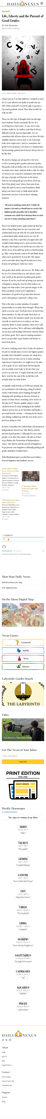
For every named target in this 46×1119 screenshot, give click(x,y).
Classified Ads (7, 1085)
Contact (6, 1072)
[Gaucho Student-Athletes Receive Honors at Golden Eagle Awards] (12, 479)
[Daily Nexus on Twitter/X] (6, 1040)
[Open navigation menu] (41, 3)
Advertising (6, 1077)
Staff (3, 1052)
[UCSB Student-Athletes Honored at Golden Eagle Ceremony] (30, 476)
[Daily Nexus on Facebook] (3, 1040)
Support (6, 1092)
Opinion (6, 11)
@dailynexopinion (10, 812)
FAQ (3, 1061)
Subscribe (23, 762)
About (5, 1047)
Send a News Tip (8, 1081)
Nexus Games (10, 635)
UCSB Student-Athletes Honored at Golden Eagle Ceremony (30, 488)
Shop (4, 1101)
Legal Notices (7, 1065)
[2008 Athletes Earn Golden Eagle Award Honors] (12, 509)
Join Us (4, 1057)
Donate (4, 1097)
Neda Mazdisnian (11, 25)
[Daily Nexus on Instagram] (10, 1040)
